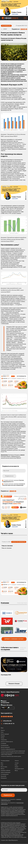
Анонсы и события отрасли (7, 741)
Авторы (2, 737)
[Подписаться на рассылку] (10, 717)
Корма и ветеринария (5, 772)
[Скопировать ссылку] (24, 29)
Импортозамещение (5, 747)
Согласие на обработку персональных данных (11, 756)
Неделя (16, 766)
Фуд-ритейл (3, 776)
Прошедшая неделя (19, 768)
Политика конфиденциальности (8, 749)
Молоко (2, 768)
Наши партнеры (22, 603)
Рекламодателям (4, 745)
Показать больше (14, 683)
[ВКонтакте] (21, 29)
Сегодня (17, 763)
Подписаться (9, 476)
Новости (3, 730)
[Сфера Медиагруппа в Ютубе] (5, 717)
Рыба (2, 765)
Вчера (16, 765)
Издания (3, 736)
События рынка (23, 648)
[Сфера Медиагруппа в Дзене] (1, 717)
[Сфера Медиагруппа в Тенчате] (8, 717)
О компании (3, 743)
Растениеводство (5, 774)
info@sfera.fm (7, 721)
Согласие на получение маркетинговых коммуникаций (13, 751)
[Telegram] (23, 29)
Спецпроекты (4, 739)
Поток (2, 732)
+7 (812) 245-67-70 (8, 723)
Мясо (2, 763)
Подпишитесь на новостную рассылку (12, 785)
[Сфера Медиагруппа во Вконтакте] (3, 717)
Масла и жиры (4, 766)
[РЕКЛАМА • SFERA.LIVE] (14, 15)
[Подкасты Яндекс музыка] (12, 717)
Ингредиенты (4, 778)
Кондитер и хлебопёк (5, 770)
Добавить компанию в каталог (14, 639)
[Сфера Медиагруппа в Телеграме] (6, 717)
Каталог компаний (5, 734)
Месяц (16, 770)
